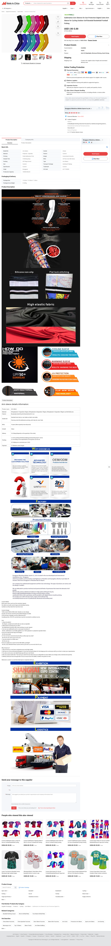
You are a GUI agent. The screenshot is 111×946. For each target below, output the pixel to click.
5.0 (84, 142)
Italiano (47, 936)
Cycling (84, 891)
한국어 (68, 936)
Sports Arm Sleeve (89, 921)
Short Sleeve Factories (39, 921)
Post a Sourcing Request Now (46, 808)
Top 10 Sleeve (17, 925)
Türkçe (87, 936)
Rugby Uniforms (86, 896)
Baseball (31, 891)
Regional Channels (75, 934)
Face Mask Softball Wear (39, 913)
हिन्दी (77, 936)
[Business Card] (107, 147)
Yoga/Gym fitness (6, 896)
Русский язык (41, 936)
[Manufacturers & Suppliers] (10, 3)
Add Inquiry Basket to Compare (32, 63)
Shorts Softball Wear (24, 913)
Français (34, 936)
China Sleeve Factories (8, 921)
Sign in (107, 4)
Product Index (84, 934)
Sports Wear (20, 11)
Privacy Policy (80, 939)
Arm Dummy (101, 921)
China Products (23, 934)
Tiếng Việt (92, 936)
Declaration (72, 939)
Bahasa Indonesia (100, 936)
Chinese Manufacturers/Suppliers (36, 934)
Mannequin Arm (7, 925)
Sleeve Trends (28, 925)
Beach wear (85, 893)
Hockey (57, 893)
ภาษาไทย (82, 936)
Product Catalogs (24, 887)
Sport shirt (4, 891)
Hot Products (16, 934)
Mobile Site (90, 934)
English (17, 936)
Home (3, 11)
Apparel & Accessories (11, 11)
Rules (108, 8)
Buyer (72, 8)
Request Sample (92, 40)
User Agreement (64, 939)
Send (14, 808)
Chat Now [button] (99, 36)
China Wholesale (49, 934)
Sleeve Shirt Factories (53, 921)
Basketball (58, 891)
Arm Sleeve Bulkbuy (40, 925)
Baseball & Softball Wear (30, 11)
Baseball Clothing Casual (9, 913)
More (3, 928)
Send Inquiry (75, 36)
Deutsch (52, 936)
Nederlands (58, 936)
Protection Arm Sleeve (76, 921)
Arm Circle (64, 921)
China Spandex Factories (24, 921)
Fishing (3, 893)
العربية (64, 936)
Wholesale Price (57, 934)
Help (80, 8)
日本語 (73, 936)
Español (22, 936)
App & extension (89, 8)
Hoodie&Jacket (59, 896)
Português (28, 936)
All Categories (7, 8)
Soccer (30, 893)
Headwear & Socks (33, 896)
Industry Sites (66, 934)
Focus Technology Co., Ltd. (45, 939)
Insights (96, 934)
